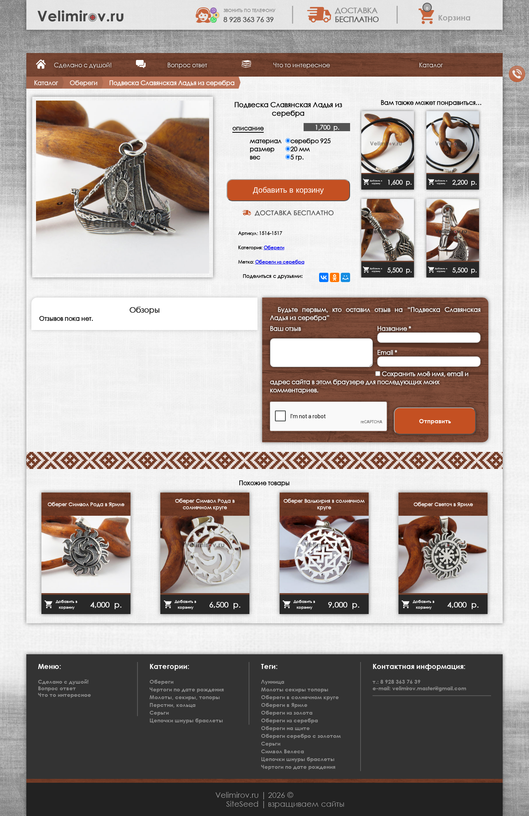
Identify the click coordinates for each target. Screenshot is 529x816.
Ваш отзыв (285, 328)
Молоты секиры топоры (294, 689)
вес (255, 157)
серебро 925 (310, 141)
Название (394, 328)
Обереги (274, 247)
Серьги (270, 743)
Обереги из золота (287, 712)
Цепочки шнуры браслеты (298, 759)
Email (387, 352)
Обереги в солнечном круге (300, 697)
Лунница (272, 681)
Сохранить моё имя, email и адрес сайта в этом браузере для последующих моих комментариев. (369, 382)
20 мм (300, 149)
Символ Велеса (282, 751)
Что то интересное (301, 65)
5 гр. (297, 157)
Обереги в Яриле (284, 704)
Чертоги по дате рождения (298, 766)
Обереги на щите (285, 728)
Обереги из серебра (279, 261)
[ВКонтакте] (323, 277)
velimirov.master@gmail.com (429, 688)
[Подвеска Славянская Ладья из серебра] (122, 275)
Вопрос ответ (187, 65)
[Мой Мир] (345, 277)
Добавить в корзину (288, 190)
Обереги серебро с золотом (301, 735)
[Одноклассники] (334, 277)
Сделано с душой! (83, 65)
